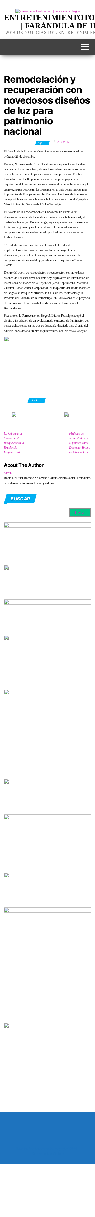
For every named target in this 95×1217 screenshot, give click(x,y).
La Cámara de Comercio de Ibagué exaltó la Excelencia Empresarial (14, 443)
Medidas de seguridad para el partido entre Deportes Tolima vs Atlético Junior (80, 443)
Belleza (36, 400)
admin (63, 142)
